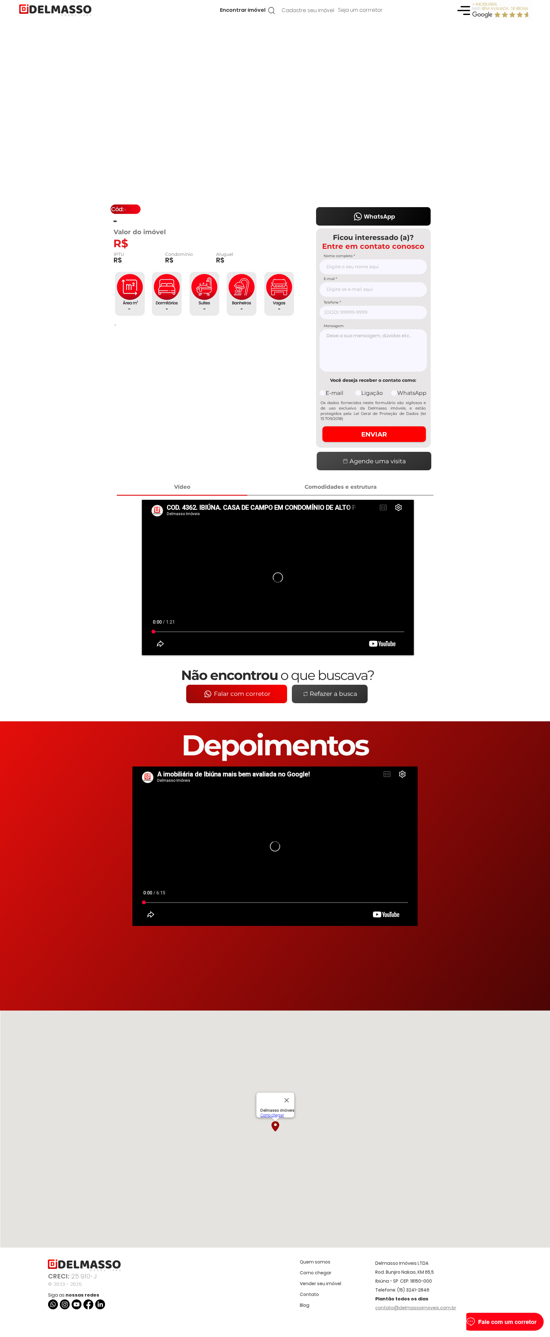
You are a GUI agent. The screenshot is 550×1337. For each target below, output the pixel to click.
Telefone (331, 302)
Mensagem (334, 326)
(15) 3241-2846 (413, 1290)
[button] (242, 10)
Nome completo (338, 256)
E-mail (329, 279)
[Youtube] (76, 1304)
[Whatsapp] (53, 1304)
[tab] (182, 487)
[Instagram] (65, 1304)
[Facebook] (88, 1304)
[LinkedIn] (100, 1304)
